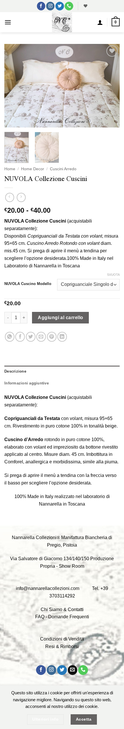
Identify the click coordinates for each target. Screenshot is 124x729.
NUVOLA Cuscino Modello (27, 284)
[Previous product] (21, 197)
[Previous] (14, 85)
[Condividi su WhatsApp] (9, 336)
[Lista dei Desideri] (84, 6)
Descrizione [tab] (15, 371)
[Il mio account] (100, 22)
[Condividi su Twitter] (30, 336)
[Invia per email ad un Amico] (41, 336)
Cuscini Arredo (63, 169)
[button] (8, 22)
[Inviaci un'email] (72, 670)
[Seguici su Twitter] (59, 6)
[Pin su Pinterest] (52, 336)
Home (9, 169)
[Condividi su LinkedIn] (62, 336)
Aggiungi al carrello (60, 317)
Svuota (113, 274)
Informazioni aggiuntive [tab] (26, 383)
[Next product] (9, 197)
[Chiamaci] (69, 6)
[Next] (110, 85)
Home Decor (32, 169)
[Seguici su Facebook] (41, 6)
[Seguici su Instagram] (50, 6)
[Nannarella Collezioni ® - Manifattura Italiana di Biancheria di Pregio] (62, 22)
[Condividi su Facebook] (20, 336)
